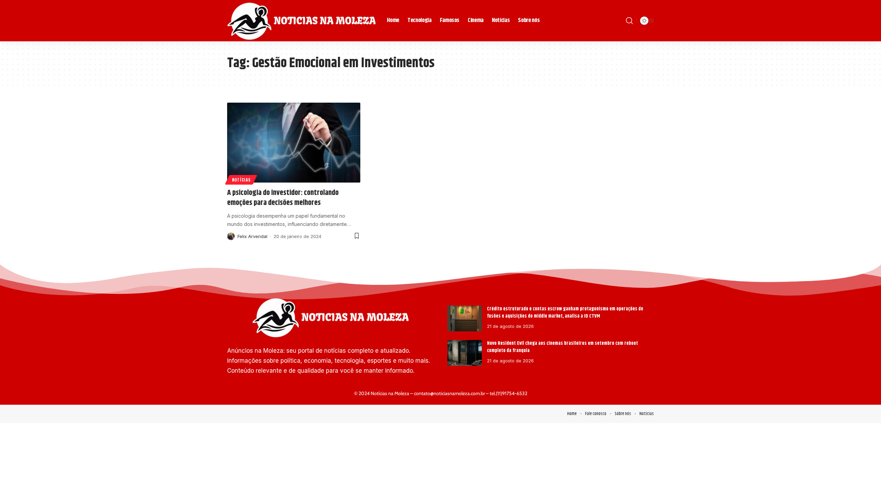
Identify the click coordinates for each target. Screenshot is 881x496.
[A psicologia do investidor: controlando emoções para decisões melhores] (293, 143)
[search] (629, 21)
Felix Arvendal (252, 236)
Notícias (241, 180)
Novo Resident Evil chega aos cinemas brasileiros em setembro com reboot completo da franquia (562, 347)
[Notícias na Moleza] (301, 20)
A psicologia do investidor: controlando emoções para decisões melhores (283, 198)
